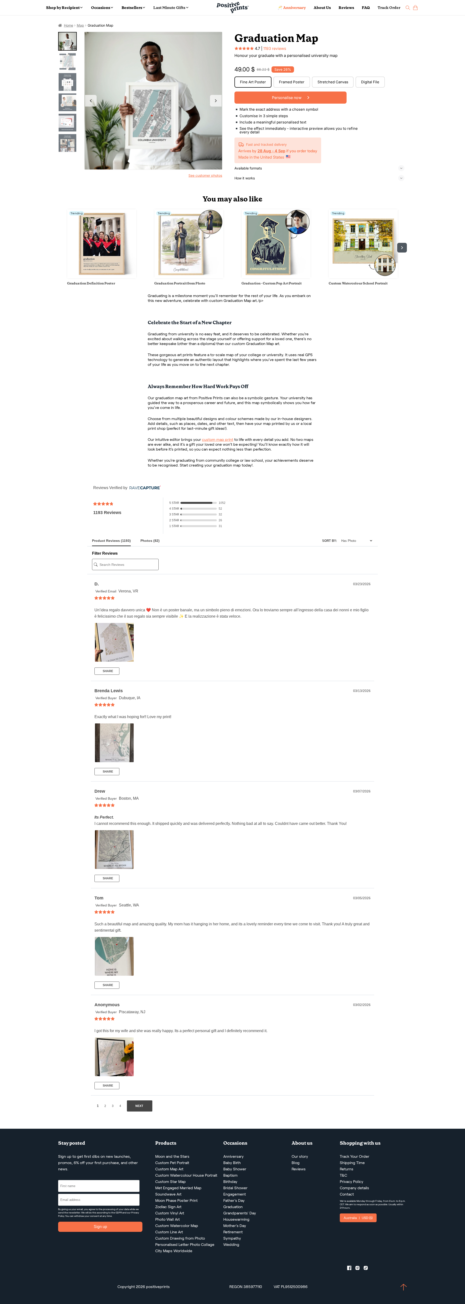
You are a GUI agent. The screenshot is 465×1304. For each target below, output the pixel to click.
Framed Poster (291, 82)
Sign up (100, 1227)
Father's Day (234, 1200)
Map (80, 25)
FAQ (366, 7)
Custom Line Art (169, 1232)
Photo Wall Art (167, 1219)
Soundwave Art (168, 1194)
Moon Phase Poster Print (176, 1200)
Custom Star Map (170, 1182)
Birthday (230, 1182)
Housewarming (236, 1219)
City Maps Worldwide (173, 1251)
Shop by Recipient (63, 7)
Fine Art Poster (253, 82)
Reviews (346, 7)
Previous (91, 101)
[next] (402, 248)
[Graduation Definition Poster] (101, 277)
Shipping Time (352, 1163)
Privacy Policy (351, 1182)
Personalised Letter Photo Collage (184, 1245)
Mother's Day (234, 1226)
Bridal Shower (235, 1188)
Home (68, 25)
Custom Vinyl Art (169, 1213)
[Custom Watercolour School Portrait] (363, 277)
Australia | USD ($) (358, 1218)
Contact (347, 1194)
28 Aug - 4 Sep (271, 150)
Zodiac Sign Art (168, 1207)
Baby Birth (232, 1163)
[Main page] (233, 7)
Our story (300, 1156)
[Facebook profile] (351, 1269)
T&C (343, 1175)
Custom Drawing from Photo (180, 1238)
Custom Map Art (169, 1169)
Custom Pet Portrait (172, 1163)
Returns (346, 1169)
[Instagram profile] (359, 1269)
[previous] (63, 248)
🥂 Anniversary (292, 7)
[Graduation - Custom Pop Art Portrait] (276, 277)
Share (107, 671)
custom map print (217, 439)
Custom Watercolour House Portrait (186, 1175)
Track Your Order (354, 1156)
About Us (322, 7)
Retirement (233, 1232)
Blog (296, 1163)
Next (216, 101)
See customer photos (205, 175)
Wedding (231, 1245)
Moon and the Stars (172, 1156)
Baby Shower (234, 1169)
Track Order (389, 7)
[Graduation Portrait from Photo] (189, 277)
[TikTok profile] (368, 1269)
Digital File (370, 82)
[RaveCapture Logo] (143, 488)
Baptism (230, 1175)
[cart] (415, 7)
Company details (354, 1188)
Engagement (234, 1194)
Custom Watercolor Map (176, 1226)
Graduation (233, 1207)
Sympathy (232, 1238)
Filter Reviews (105, 553)
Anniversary (233, 1156)
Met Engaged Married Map (178, 1188)
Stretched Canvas (333, 82)
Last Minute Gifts (169, 7)
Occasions (100, 7)
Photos (150, 541)
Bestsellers (132, 7)
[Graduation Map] (153, 101)
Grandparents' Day (239, 1213)
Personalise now (287, 97)
